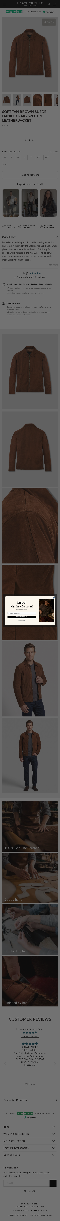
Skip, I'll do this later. (21, 620)
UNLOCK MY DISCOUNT (21, 616)
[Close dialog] (54, 597)
